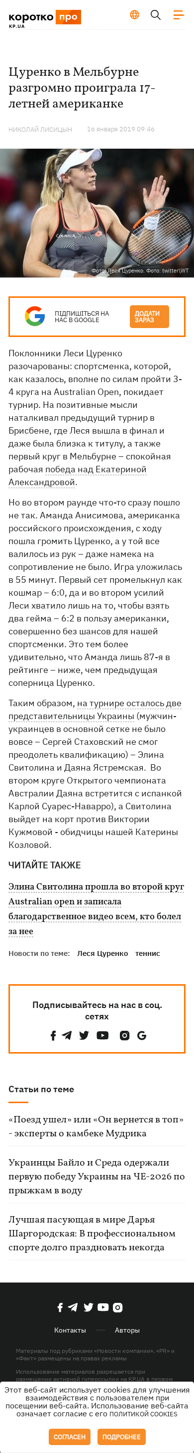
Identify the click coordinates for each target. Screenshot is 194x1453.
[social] (53, 1035)
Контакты (70, 1330)
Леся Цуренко (102, 953)
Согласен (70, 1437)
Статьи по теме (41, 1089)
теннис (147, 953)
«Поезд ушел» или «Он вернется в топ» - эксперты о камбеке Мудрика (96, 1127)
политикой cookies (143, 1414)
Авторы (127, 1330)
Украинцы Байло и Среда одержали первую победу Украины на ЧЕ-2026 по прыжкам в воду (96, 1177)
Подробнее (121, 1437)
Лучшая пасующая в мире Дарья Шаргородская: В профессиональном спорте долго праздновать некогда (92, 1234)
